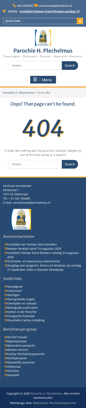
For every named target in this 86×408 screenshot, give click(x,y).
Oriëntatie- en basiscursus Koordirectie (33, 261)
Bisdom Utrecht (17, 350)
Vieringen (13, 295)
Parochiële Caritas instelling (26, 320)
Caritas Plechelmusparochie (26, 354)
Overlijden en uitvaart (22, 303)
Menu (47, 80)
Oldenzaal (14, 366)
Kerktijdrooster (17, 358)
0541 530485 (24, 5)
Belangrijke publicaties (22, 307)
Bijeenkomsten (17, 341)
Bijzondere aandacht (21, 345)
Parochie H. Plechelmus (43, 50)
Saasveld (13, 375)
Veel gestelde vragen (21, 299)
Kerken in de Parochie (22, 312)
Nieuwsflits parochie (21, 362)
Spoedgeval (15, 286)
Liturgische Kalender (21, 316)
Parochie (13, 371)
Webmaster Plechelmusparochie (54, 403)
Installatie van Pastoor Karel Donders (32, 244)
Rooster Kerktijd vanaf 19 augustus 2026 (34, 248)
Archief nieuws (17, 337)
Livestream (14, 291)
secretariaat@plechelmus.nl (55, 5)
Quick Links (13, 21)
